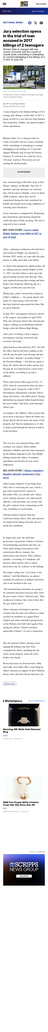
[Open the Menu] (4, 4)
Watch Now (40, 4)
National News (13, 22)
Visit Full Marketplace (36, 701)
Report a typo (9, 684)
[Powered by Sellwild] (41, 852)
